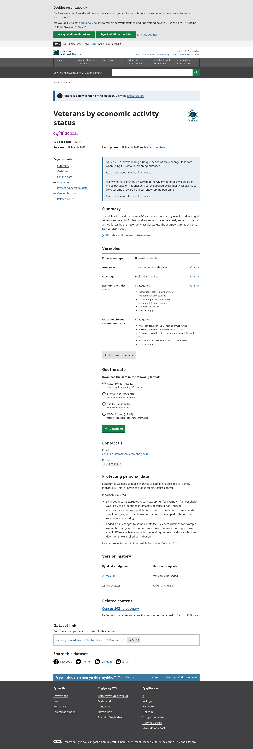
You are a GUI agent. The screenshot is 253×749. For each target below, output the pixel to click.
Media (174, 54)
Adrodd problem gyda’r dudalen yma (174, 677)
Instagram (148, 701)
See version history (155, 147)
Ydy (120, 677)
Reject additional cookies (115, 34)
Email (125, 661)
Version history (66, 193)
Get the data (64, 176)
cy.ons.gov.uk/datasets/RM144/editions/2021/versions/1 (90, 640)
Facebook (66, 661)
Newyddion (105, 712)
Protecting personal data (72, 188)
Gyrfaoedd (104, 701)
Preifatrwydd (61, 706)
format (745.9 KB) (121, 395)
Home (56, 82)
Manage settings (147, 34)
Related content (66, 199)
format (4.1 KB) (128, 415)
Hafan (59, 60)
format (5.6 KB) (118, 405)
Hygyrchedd (60, 696)
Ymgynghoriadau (153, 717)
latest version (135, 95)
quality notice (141, 172)
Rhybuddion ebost (153, 728)
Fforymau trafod (152, 722)
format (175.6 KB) (125, 385)
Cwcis (56, 701)
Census (66, 82)
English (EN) (181, 51)
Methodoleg (163, 54)
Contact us (63, 182)
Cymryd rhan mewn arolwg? (184, 62)
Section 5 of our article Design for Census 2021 (148, 543)
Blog (197, 54)
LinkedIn (106, 661)
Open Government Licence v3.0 (137, 742)
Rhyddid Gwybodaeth (111, 717)
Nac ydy (130, 677)
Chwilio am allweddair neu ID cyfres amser (77, 72)
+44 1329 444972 (112, 464)
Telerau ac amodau (65, 712)
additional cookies (90, 23)
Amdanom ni (186, 54)
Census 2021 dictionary (120, 608)
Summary (63, 165)
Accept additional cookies (74, 34)
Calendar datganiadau (144, 54)
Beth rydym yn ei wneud (113, 696)
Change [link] (195, 267)
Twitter (86, 661)
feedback (94, 43)
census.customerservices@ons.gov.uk (125, 454)
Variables (63, 171)
